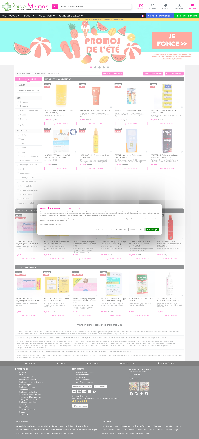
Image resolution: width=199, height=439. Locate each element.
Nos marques (45, 15)
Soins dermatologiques (161, 15)
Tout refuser (121, 230)
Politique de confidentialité (104, 230)
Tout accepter (153, 230)
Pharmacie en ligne (187, 15)
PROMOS (27, 15)
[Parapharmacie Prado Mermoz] (25, 6)
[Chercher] (55, 6)
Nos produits (9, 15)
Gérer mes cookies (136, 230)
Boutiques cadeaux (69, 15)
